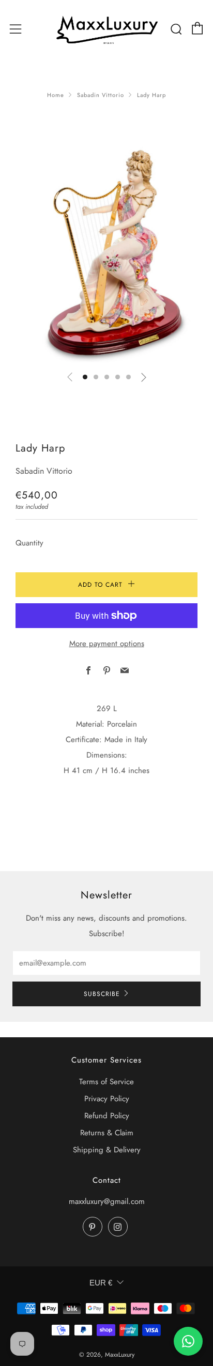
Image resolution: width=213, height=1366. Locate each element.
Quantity (29, 543)
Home (55, 95)
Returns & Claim (106, 1132)
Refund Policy (106, 1115)
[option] (106, 252)
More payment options (106, 643)
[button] (85, 377)
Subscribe (102, 994)
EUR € (100, 1282)
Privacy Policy (106, 1098)
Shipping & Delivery (107, 1149)
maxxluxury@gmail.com (107, 1201)
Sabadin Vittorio (100, 95)
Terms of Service (106, 1081)
